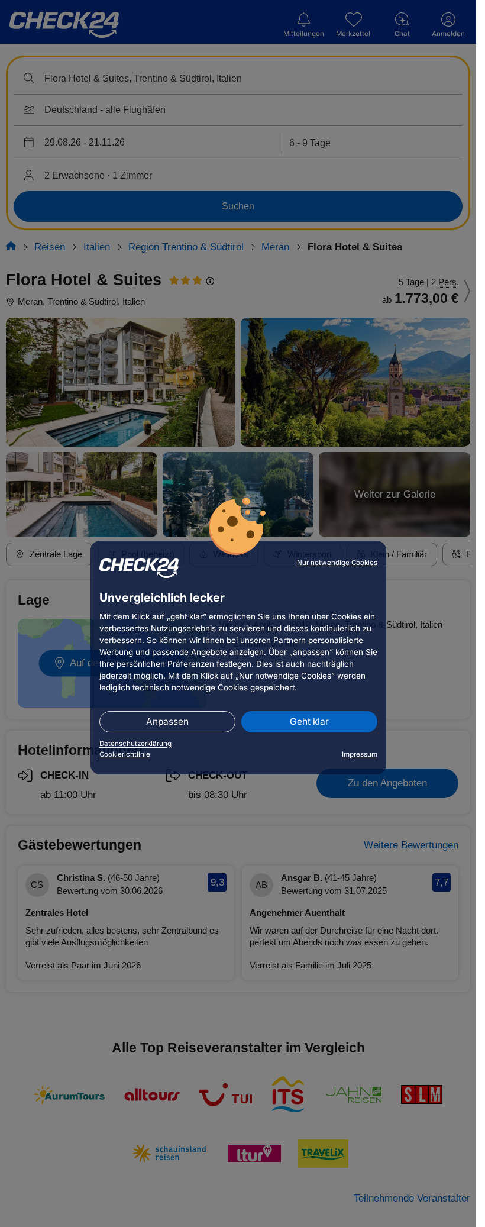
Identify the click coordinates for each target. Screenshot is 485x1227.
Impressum (359, 754)
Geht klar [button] (309, 721)
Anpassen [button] (167, 721)
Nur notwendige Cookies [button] (337, 562)
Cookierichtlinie (124, 754)
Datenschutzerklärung (135, 744)
